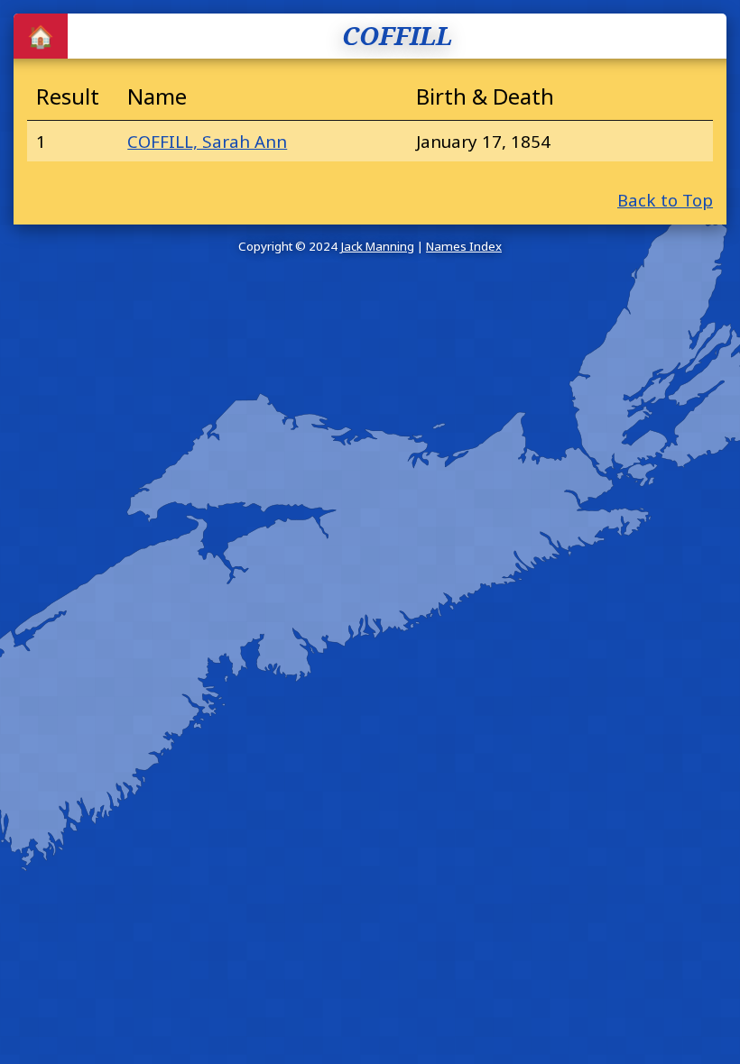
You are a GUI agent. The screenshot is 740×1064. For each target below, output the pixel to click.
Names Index (464, 246)
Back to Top (665, 199)
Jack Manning (377, 246)
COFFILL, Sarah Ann (207, 141)
